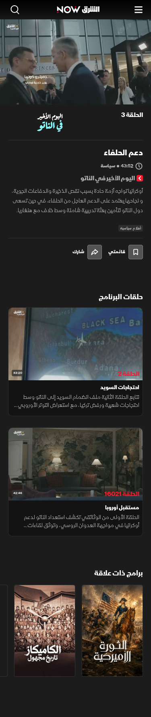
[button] (39, 89)
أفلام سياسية (130, 228)
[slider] (75, 98)
